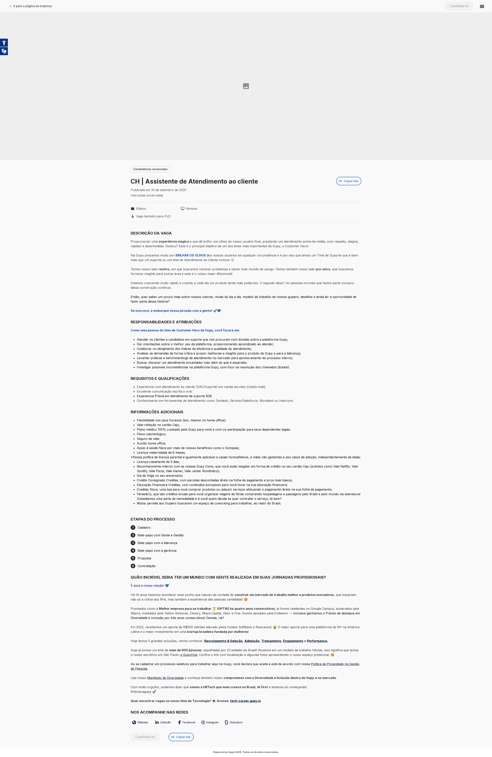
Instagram (212, 722)
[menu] (482, 6)
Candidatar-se (459, 6)
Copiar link (351, 181)
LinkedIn (165, 722)
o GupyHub (188, 655)
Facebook (188, 722)
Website (143, 722)
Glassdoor (236, 722)
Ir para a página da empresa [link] (32, 6)
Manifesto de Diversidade (165, 678)
